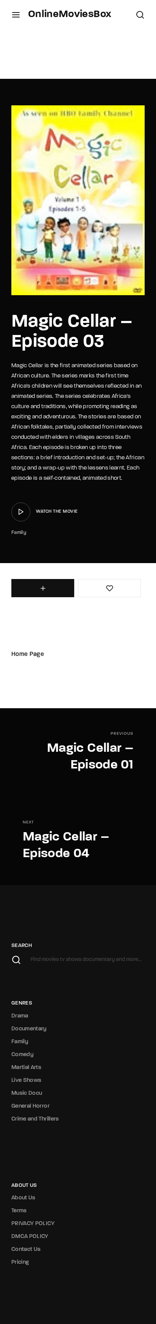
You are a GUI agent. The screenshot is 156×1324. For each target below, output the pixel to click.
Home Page (27, 654)
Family (18, 532)
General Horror (30, 1106)
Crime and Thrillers (35, 1119)
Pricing (20, 1262)
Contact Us (26, 1249)
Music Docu (26, 1093)
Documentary (29, 1029)
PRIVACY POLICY (33, 1224)
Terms (19, 1211)
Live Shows (26, 1080)
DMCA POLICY (29, 1236)
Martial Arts (26, 1067)
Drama (19, 1016)
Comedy (22, 1055)
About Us (23, 1198)
